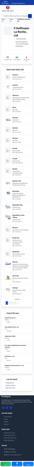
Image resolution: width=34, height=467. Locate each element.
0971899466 (12, 452)
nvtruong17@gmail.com (14, 454)
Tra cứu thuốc (8, 416)
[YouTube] (29, 2)
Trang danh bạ (9, 383)
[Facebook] (26, 2)
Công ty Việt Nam (10, 385)
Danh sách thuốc (10, 388)
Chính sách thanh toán (10, 438)
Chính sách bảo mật (9, 435)
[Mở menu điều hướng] (31, 8)
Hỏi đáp (6, 421)
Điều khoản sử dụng (9, 433)
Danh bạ (6, 424)
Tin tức (6, 419)
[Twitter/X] (32, 2)
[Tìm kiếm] (30, 16)
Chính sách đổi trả (9, 440)
